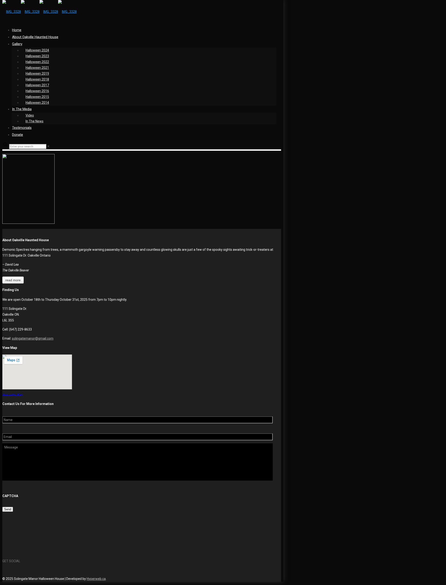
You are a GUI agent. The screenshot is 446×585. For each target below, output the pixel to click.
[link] (48, 146)
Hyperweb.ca (96, 579)
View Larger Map (12, 394)
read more (13, 280)
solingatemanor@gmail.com (32, 338)
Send (7, 509)
